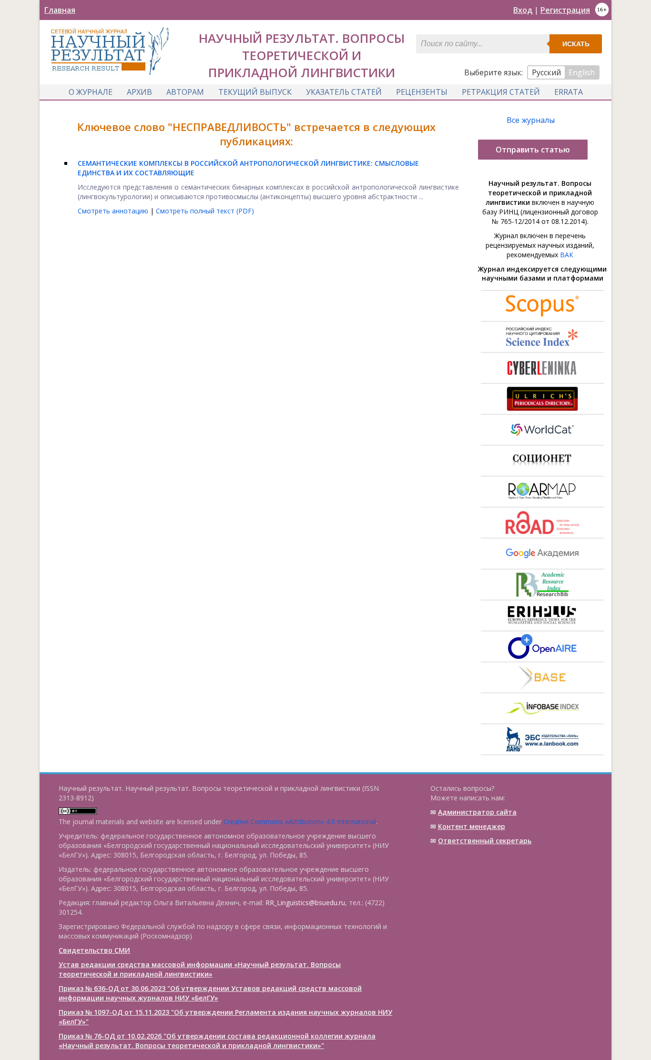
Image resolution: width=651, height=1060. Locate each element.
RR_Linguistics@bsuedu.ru (305, 902)
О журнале (90, 92)
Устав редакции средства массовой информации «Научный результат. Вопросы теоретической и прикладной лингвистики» (200, 969)
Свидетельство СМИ (94, 950)
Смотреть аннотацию (114, 210)
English (582, 72)
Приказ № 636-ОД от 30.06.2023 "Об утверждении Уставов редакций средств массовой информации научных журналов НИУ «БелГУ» (210, 993)
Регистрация (565, 10)
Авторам (185, 92)
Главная (59, 10)
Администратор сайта (477, 812)
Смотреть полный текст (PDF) (205, 210)
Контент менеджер (471, 826)
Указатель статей (344, 92)
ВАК (566, 254)
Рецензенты (422, 92)
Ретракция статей (501, 92)
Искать (576, 44)
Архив (139, 92)
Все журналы (531, 120)
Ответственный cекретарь (484, 840)
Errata (568, 92)
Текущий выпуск (255, 92)
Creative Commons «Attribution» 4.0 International (300, 821)
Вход (522, 10)
